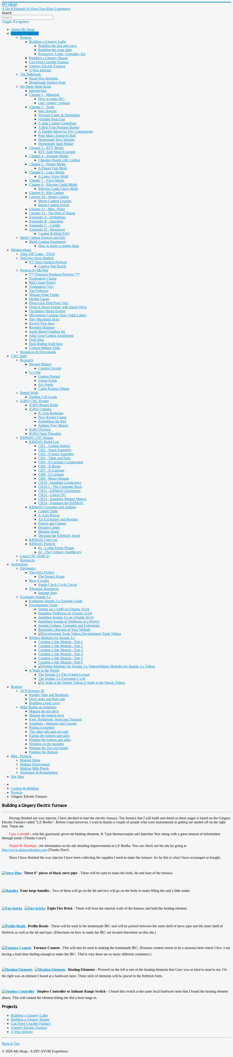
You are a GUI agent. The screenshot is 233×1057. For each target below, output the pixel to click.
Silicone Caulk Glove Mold (58, 189)
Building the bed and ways (57, 46)
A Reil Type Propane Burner (58, 127)
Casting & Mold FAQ (54, 233)
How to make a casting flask (58, 246)
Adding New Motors (53, 425)
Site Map (17, 776)
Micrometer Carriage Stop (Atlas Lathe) (57, 315)
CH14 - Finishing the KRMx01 (61, 503)
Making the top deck (44, 711)
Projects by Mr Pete (34, 270)
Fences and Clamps (52, 523)
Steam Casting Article (53, 205)
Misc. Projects (21, 756)
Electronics (28, 568)
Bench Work (29, 393)
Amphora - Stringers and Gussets (53, 723)
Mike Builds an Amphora (38, 707)
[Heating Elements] (18, 969)
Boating (16, 687)
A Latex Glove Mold (53, 176)
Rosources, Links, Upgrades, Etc (62, 54)
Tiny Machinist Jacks (44, 319)
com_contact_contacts (54, 103)
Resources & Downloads (38, 352)
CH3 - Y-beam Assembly (56, 454)
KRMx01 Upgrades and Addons (52, 507)
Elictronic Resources (44, 589)
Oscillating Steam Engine (47, 311)
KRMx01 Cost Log (43, 540)
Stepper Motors (40, 364)
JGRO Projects (40, 429)
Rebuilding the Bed (52, 421)
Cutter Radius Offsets (53, 389)
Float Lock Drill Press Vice (48, 303)
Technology (19, 564)
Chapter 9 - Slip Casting (46, 193)
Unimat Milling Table (44, 348)
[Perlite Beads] (15, 926)
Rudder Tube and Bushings (48, 695)
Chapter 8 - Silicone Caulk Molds (53, 184)
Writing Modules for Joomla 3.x (52, 638)
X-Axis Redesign (50, 413)
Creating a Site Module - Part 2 (60, 646)
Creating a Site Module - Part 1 (60, 642)
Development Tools (43, 605)
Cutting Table (48, 511)
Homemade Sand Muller (55, 144)
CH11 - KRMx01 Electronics (59, 491)
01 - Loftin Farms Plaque (56, 548)
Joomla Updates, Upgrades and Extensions (69, 625)
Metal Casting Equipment (47, 242)
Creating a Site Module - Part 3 (60, 650)
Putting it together (42, 727)
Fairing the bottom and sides (49, 736)
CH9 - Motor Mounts (53, 478)
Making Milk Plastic (34, 768)
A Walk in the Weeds (44, 670)
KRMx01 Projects (42, 544)
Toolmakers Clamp (42, 278)
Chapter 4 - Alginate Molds (48, 156)
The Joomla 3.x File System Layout (63, 674)
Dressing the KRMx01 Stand (59, 536)
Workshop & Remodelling (39, 772)
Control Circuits (49, 368)
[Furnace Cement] (18, 948)
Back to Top (11, 1043)
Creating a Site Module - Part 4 (60, 654)
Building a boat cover (44, 703)
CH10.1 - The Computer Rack (60, 487)
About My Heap (23, 29)
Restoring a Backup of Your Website (64, 629)
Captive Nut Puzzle (52, 266)
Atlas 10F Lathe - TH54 (37, 254)
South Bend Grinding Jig (47, 331)
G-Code (35, 372)
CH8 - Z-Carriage (51, 474)
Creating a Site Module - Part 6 (60, 662)
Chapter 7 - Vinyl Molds (46, 180)
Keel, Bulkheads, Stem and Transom (55, 719)
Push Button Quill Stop (46, 344)
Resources (27, 560)
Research (26, 360)
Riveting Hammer (42, 327)
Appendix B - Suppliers (46, 221)
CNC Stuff (19, 356)
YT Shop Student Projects (48, 262)
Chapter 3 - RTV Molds (46, 148)
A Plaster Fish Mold (52, 168)
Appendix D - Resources (47, 229)
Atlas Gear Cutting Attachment (51, 336)
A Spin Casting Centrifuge (57, 123)
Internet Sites (47, 593)
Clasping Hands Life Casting (59, 160)
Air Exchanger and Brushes (58, 519)
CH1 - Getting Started (54, 446)
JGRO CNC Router (34, 401)
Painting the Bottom (43, 752)
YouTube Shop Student (36, 258)
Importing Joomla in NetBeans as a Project (68, 621)
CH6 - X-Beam (49, 466)
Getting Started (49, 376)
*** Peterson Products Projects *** (54, 274)
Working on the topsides (46, 744)
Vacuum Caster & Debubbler (59, 115)
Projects (25, 37)
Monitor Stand (48, 531)
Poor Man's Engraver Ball (57, 135)
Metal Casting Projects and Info (42, 238)
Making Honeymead (35, 764)
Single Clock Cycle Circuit (57, 585)
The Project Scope (51, 576)
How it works (39, 580)
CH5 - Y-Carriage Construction (60, 462)
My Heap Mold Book (35, 86)
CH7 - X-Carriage (51, 470)
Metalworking (21, 250)
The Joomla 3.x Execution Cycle (61, 678)
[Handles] (11, 891)
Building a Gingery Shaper (48, 58)
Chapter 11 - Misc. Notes (47, 209)
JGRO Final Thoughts (45, 434)
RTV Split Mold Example (56, 152)
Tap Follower (38, 291)
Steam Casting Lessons (54, 201)
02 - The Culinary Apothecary (59, 552)
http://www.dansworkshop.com (24, 850)
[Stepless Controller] (19, 991)
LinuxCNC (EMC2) (34, 556)
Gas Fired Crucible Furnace (49, 62)
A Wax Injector (40, 70)
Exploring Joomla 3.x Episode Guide (55, 601)
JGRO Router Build (43, 405)
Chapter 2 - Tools (41, 107)
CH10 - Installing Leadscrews (59, 482)
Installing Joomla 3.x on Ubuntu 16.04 (66, 617)
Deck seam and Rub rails (47, 699)
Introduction (38, 91)
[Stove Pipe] (13, 873)
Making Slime (30, 760)
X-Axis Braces (49, 515)
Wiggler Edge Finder (44, 295)
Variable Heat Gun (51, 119)
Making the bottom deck (46, 715)
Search (7, 13)
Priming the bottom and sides (50, 740)
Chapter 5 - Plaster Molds (47, 164)
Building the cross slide (55, 50)
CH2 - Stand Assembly (54, 450)
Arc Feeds (45, 385)
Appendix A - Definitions (47, 217)
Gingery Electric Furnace (47, 66)
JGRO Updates (40, 409)
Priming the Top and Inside (48, 748)
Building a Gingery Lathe (47, 42)
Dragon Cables (49, 527)
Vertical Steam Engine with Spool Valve (58, 307)
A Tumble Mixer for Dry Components (65, 131)
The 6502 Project (41, 572)
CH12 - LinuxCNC (52, 495)
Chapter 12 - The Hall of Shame (52, 213)
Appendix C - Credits (44, 225)
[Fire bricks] (13, 908)
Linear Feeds (47, 380)
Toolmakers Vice (41, 287)
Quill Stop (36, 340)
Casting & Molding (25, 33)
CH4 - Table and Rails (54, 458)
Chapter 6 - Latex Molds (46, 172)
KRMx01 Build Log (44, 442)
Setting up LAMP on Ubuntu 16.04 (63, 609)
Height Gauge (39, 299)
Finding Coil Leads (43, 397)
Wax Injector (47, 111)
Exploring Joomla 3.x (35, 597)
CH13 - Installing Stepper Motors (62, 499)
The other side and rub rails (48, 732)
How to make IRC (51, 99)
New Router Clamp (52, 417)
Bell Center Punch (42, 282)
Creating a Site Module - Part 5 (60, 658)
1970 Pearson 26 (32, 691)
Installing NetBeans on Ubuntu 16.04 (65, 613)
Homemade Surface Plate (47, 82)
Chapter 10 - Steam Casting (49, 197)
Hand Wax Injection (43, 78)
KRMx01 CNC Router (36, 438)
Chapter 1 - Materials (44, 95)
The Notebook (30, 74)
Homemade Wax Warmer (56, 140)
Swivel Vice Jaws (42, 323)
